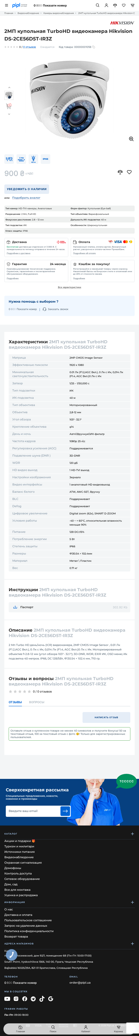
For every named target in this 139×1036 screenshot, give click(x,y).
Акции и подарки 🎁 (19, 841)
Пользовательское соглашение (28, 920)
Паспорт (26, 607)
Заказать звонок (58, 309)
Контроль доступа (18, 873)
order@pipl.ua (80, 982)
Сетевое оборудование (22, 879)
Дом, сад (11, 884)
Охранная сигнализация (23, 862)
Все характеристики (69, 287)
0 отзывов (29, 47)
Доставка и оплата (18, 915)
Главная (8, 13)
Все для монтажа (17, 889)
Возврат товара (16, 936)
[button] (9, 87)
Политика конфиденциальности (29, 931)
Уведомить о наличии (27, 189)
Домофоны (12, 868)
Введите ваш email (23, 811)
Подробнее (13, 278)
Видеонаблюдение (28, 13)
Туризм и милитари (19, 846)
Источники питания (19, 852)
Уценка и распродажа (21, 895)
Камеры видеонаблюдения (58, 13)
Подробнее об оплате (84, 253)
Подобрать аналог (26, 197)
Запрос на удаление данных (25, 925)
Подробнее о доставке (18, 253)
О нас (8, 909)
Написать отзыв (106, 717)
